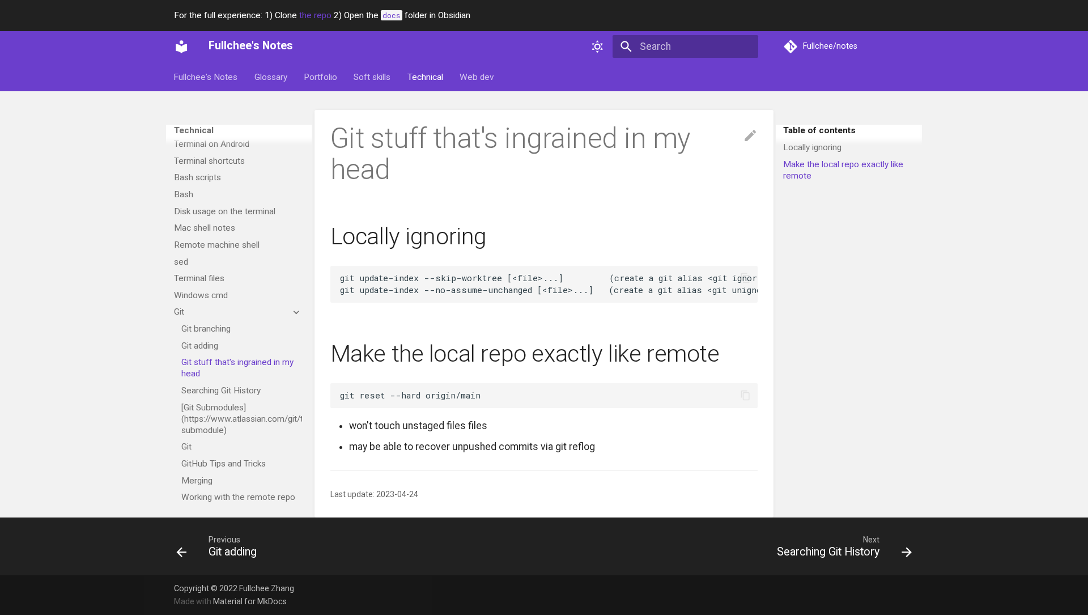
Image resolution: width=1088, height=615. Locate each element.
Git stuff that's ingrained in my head (237, 368)
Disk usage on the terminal (224, 211)
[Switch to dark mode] (597, 46)
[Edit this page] (750, 136)
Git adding (199, 346)
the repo (315, 15)
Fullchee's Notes (206, 77)
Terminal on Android (211, 144)
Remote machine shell (217, 245)
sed (181, 262)
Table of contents (819, 130)
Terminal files (199, 278)
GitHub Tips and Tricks (223, 464)
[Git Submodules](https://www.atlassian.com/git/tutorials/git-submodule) (241, 418)
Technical (425, 77)
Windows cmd (201, 295)
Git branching (206, 329)
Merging (196, 481)
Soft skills (372, 77)
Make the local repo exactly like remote (843, 170)
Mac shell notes (204, 228)
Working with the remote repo (238, 497)
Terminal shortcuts (209, 161)
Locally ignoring (812, 147)
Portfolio (320, 77)
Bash (183, 194)
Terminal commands (212, 127)
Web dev (477, 77)
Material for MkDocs (250, 601)
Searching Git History (221, 390)
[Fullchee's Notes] (181, 46)
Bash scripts (197, 177)
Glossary (270, 77)
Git (179, 312)
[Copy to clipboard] (745, 278)
